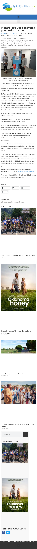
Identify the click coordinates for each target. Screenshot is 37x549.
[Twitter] (8, 532)
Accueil (3, 33)
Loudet (33, 42)
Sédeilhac (24, 45)
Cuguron (3, 42)
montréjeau (20, 202)
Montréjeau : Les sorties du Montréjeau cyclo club (18, 256)
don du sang (12, 202)
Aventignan (9, 40)
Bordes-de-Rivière (22, 40)
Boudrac (30, 40)
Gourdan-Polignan (12, 42)
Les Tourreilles (27, 42)
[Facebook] (3, 532)
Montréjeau (10, 44)
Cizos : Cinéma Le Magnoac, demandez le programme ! (16, 332)
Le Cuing (19, 42)
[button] (18, 17)
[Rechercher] (25, 434)
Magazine (4, 44)
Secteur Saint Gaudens (14, 45)
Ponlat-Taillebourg (19, 44)
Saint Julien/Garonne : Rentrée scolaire (15, 374)
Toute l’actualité (13, 33)
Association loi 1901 (21, 541)
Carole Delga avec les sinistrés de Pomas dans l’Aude (18, 425)
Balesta (15, 40)
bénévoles (4, 202)
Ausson (3, 40)
